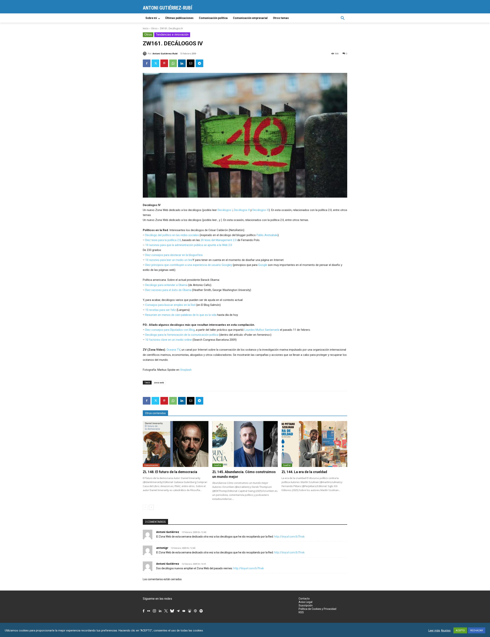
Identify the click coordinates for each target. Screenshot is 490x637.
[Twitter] (155, 63)
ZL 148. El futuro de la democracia (170, 472)
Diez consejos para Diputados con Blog (170, 330)
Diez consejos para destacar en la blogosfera (174, 255)
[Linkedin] (182, 63)
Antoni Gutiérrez (167, 532)
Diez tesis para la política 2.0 (163, 240)
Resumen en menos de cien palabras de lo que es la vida (180, 315)
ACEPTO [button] (460, 630)
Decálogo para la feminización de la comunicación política (181, 334)
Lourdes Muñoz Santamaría (261, 330)
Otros (154, 28)
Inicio (146, 28)
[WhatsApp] (173, 63)
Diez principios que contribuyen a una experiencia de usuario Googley (188, 265)
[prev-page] (145, 507)
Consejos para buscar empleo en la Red (170, 305)
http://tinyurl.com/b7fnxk (289, 536)
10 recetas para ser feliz (160, 310)
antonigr (162, 548)
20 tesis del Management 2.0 (219, 240)
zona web (159, 382)
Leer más (434, 630)
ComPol (217, 465)
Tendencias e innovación (172, 34)
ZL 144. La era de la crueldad (304, 472)
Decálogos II (242, 210)
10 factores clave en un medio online (168, 339)
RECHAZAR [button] (476, 630)
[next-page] (151, 507)
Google (262, 265)
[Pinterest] (164, 63)
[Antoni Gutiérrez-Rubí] (145, 53)
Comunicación (151, 465)
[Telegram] (199, 63)
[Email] (190, 63)
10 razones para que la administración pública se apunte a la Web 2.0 (188, 245)
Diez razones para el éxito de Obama (168, 290)
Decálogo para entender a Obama (166, 285)
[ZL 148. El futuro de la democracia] (175, 444)
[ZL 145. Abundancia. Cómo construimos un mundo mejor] (245, 444)
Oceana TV (173, 349)
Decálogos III (260, 210)
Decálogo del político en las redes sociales (172, 235)
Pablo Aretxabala (267, 235)
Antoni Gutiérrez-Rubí (165, 53)
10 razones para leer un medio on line (169, 260)
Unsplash (186, 369)
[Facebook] (146, 63)
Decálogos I (225, 210)
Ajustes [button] (446, 630)
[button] (342, 18)
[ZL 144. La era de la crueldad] (314, 444)
